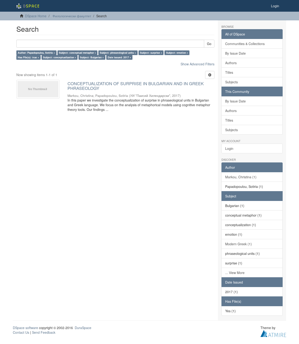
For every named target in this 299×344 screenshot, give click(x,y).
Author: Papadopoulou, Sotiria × (36, 52)
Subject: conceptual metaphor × (77, 52)
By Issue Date (235, 53)
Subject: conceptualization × (59, 57)
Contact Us (21, 332)
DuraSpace (83, 327)
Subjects (231, 82)
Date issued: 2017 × (119, 57)
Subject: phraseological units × (118, 52)
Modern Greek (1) (238, 244)
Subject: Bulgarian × (92, 57)
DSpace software (25, 327)
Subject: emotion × (177, 52)
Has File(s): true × (28, 57)
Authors (231, 62)
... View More (235, 272)
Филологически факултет (72, 16)
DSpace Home (35, 16)
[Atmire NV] (273, 332)
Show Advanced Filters (197, 64)
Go (209, 43)
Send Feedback (43, 332)
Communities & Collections (245, 43)
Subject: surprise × (151, 52)
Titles (229, 72)
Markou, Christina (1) (240, 177)
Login (229, 148)
